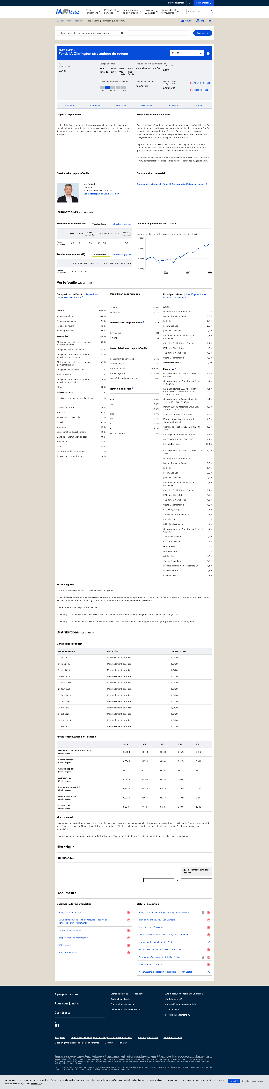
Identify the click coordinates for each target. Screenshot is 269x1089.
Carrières (61, 1012)
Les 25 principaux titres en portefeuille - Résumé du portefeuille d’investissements (83, 921)
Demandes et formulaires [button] (168, 11)
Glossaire (109, 1042)
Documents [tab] (199, 105)
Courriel (189, 20)
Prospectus (60, 1037)
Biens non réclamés (173, 1037)
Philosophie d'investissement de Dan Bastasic (160, 957)
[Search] (211, 11)
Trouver (202, 33)
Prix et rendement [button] (91, 11)
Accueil (60, 20)
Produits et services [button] (110, 11)
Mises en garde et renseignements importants (77, 1042)
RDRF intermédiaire (68, 952)
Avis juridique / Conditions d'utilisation (184, 993)
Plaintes (123, 1042)
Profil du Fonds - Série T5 (150, 964)
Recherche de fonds (120, 999)
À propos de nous (66, 994)
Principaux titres (173, 294)
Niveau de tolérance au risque (113, 82)
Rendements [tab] (96, 105)
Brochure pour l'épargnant (151, 927)
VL (60, 64)
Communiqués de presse (122, 1004)
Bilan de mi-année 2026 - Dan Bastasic (157, 919)
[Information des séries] (208, 53)
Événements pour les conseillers (126, 1009)
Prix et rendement (75, 20)
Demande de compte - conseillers (127, 993)
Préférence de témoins (176, 1014)
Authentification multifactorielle (180, 1004)
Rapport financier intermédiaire (73, 937)
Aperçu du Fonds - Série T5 (71, 912)
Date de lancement (145, 82)
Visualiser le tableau (101, 224)
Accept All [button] (234, 1081)
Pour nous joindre (175, 2)
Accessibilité (171, 1009)
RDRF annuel (65, 945)
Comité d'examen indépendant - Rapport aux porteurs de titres (101, 1037)
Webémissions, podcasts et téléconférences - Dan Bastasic (166, 971)
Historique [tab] (173, 105)
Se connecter (202, 2)
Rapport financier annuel (70, 930)
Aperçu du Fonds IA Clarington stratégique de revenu (164, 912)
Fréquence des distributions (149, 64)
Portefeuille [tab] (121, 105)
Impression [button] (206, 20)
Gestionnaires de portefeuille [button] (130, 11)
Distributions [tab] (147, 105)
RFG (165, 64)
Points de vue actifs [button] (150, 11)
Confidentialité (172, 999)
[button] (252, 1081)
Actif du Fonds (169, 82)
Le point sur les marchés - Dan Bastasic (157, 942)
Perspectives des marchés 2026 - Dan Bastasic (160, 949)
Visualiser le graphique (122, 224)
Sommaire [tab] (69, 105)
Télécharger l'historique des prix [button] (196, 871)
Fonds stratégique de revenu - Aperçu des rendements (164, 934)
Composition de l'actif (69, 294)
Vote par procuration (148, 1037)
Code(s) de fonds (107, 64)
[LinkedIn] (57, 1025)
